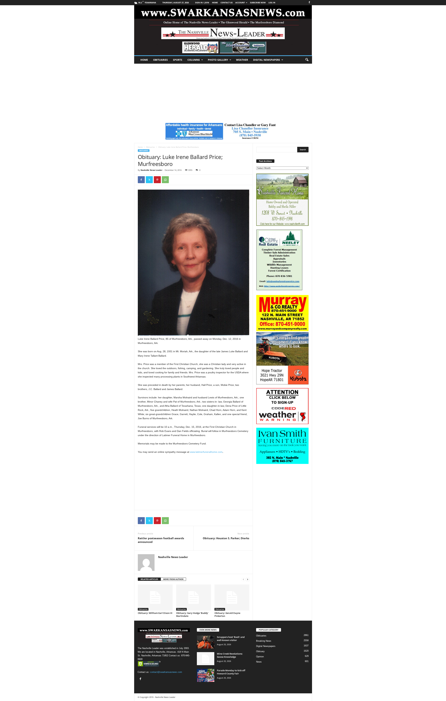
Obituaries (160, 59)
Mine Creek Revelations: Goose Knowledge (230, 655)
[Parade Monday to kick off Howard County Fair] (205, 675)
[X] (149, 179)
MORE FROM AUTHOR (173, 579)
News (259, 661)
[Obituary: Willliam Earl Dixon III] (155, 597)
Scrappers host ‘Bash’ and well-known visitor (231, 638)
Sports (177, 59)
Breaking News (263, 641)
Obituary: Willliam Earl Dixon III (155, 613)
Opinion (260, 656)
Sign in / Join (202, 2)
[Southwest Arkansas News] (223, 30)
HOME (215, 2)
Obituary (260, 651)
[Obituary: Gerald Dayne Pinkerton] (231, 597)
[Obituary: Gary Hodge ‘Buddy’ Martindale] (193, 597)
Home (144, 59)
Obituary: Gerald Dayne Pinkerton (227, 614)
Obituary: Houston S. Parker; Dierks (226, 538)
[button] (307, 60)
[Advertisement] (223, 89)
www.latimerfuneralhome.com (206, 452)
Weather (242, 59)
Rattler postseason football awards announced (161, 540)
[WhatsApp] (165, 179)
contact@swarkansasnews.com (166, 672)
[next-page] (247, 579)
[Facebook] (309, 2)
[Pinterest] (157, 179)
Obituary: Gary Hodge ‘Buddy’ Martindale (192, 614)
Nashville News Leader (151, 170)
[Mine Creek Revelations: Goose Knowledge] (205, 658)
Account (240, 2)
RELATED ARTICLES (149, 579)
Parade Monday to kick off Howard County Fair (231, 672)
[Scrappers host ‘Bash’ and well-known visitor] (205, 641)
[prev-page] (243, 579)
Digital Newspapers (266, 59)
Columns (193, 59)
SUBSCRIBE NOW (258, 2)
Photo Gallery (218, 59)
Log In (271, 2)
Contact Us (227, 2)
